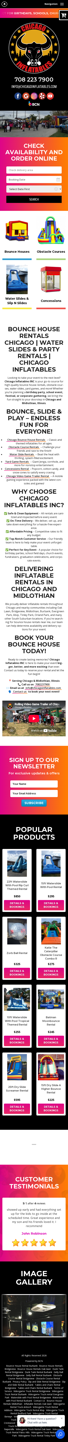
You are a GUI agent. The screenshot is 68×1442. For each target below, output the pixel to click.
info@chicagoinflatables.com (34, 86)
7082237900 (42, 684)
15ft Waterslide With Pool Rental (51, 885)
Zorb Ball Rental (17, 953)
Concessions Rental (17, 469)
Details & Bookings (17, 905)
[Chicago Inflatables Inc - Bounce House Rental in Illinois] (34, 48)
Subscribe (34, 803)
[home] (4, 4)
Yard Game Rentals (17, 461)
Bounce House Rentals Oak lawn (34, 1368)
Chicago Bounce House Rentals (26, 440)
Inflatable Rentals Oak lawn (38, 1403)
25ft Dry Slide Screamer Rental (17, 1089)
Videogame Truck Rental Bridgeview (31, 1391)
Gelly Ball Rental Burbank (39, 1375)
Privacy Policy (20, 1381)
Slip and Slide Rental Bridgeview (44, 1381)
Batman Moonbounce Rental (51, 1021)
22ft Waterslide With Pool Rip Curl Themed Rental (17, 885)
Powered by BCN (34, 1361)
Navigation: (51, 3)
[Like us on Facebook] (18, 95)
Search (34, 199)
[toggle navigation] (62, 4)
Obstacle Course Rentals (24, 447)
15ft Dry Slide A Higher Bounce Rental (51, 1089)
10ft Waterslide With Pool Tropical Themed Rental (17, 1021)
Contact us (20, 691)
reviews (39, 1203)
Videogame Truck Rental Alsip (29, 1410)
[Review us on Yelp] (42, 95)
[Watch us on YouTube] (50, 95)
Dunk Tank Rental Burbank (38, 1372)
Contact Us (39, 1400)
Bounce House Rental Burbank (22, 1365)
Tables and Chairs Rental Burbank (35, 1387)
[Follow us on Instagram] (34, 95)
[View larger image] (34, 1315)
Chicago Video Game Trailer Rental (27, 476)
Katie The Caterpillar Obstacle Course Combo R (51, 953)
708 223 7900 (34, 79)
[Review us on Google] (26, 95)
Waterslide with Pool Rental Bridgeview (31, 1397)
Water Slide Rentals (22, 454)
